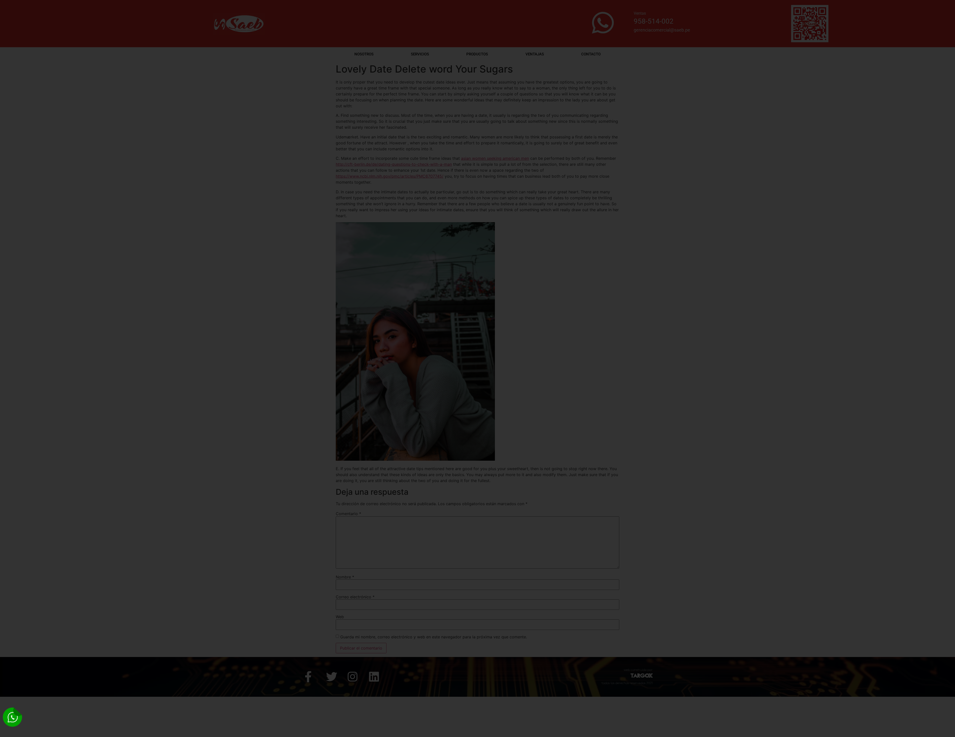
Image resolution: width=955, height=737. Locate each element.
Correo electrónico (355, 597)
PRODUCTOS (477, 54)
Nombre (345, 577)
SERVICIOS (420, 54)
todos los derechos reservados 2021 (627, 683)
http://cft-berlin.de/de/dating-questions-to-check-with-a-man (394, 164)
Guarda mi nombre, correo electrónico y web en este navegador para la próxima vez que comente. (433, 637)
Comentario (348, 514)
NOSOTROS (364, 54)
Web (340, 617)
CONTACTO (591, 54)
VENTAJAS (534, 54)
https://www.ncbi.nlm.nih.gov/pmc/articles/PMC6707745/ (389, 176)
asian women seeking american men (495, 158)
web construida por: (638, 670)
